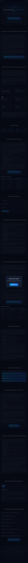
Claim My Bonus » (14, 284)
